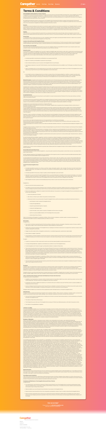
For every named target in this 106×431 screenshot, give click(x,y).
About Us (38, 4)
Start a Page (50, 4)
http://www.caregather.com (73, 14)
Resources (57, 4)
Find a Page (44, 4)
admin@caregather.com (67, 370)
